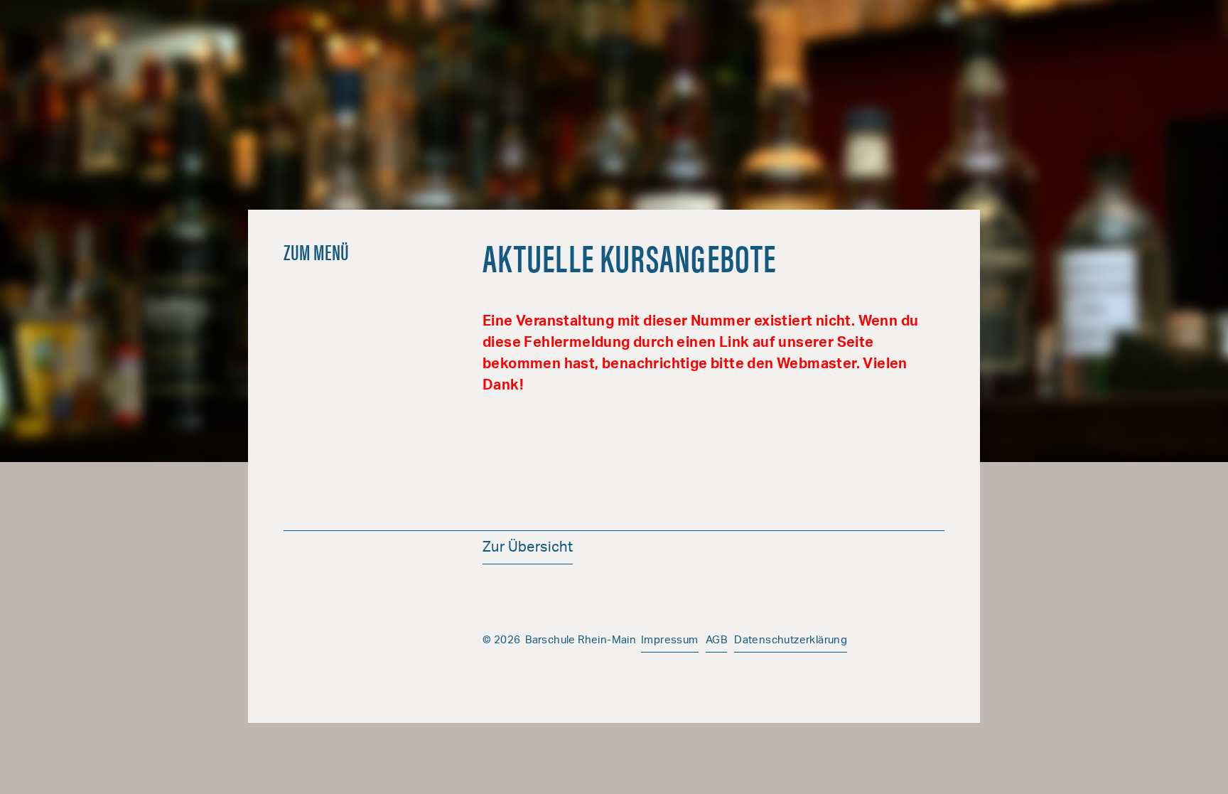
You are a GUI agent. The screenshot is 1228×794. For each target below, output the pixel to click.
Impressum (670, 641)
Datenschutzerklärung (790, 641)
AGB (716, 641)
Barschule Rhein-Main (614, 99)
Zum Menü (317, 251)
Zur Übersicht (528, 549)
